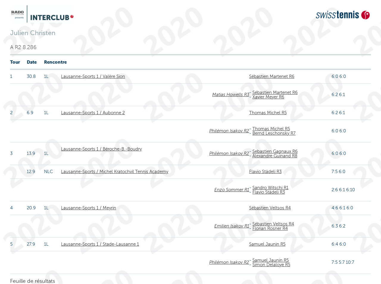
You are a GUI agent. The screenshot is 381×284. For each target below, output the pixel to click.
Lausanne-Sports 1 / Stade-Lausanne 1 (100, 244)
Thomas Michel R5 (268, 112)
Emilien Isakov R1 (231, 226)
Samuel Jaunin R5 (267, 244)
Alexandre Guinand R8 (274, 155)
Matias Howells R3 (230, 94)
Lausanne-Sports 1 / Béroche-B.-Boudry (101, 149)
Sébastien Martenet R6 (271, 76)
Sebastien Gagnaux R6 (275, 151)
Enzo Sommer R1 (231, 189)
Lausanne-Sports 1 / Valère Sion (93, 76)
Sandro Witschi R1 (270, 187)
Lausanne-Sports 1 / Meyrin (88, 207)
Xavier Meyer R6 (268, 97)
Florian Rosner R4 (270, 228)
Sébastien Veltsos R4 (270, 207)
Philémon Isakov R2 (229, 130)
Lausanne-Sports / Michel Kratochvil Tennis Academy (114, 171)
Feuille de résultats (32, 281)
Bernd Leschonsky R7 (274, 133)
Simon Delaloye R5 (271, 264)
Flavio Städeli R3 (265, 171)
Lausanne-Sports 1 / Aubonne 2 (93, 112)
